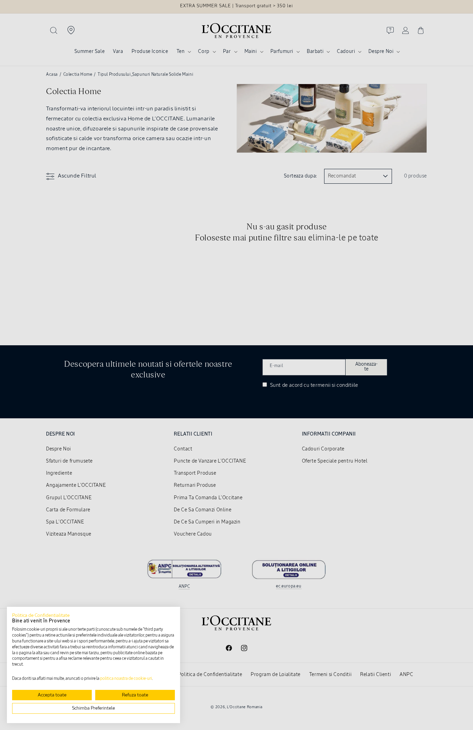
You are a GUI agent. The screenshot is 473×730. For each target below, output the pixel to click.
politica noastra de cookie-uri (126, 679)
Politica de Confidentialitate (41, 615)
